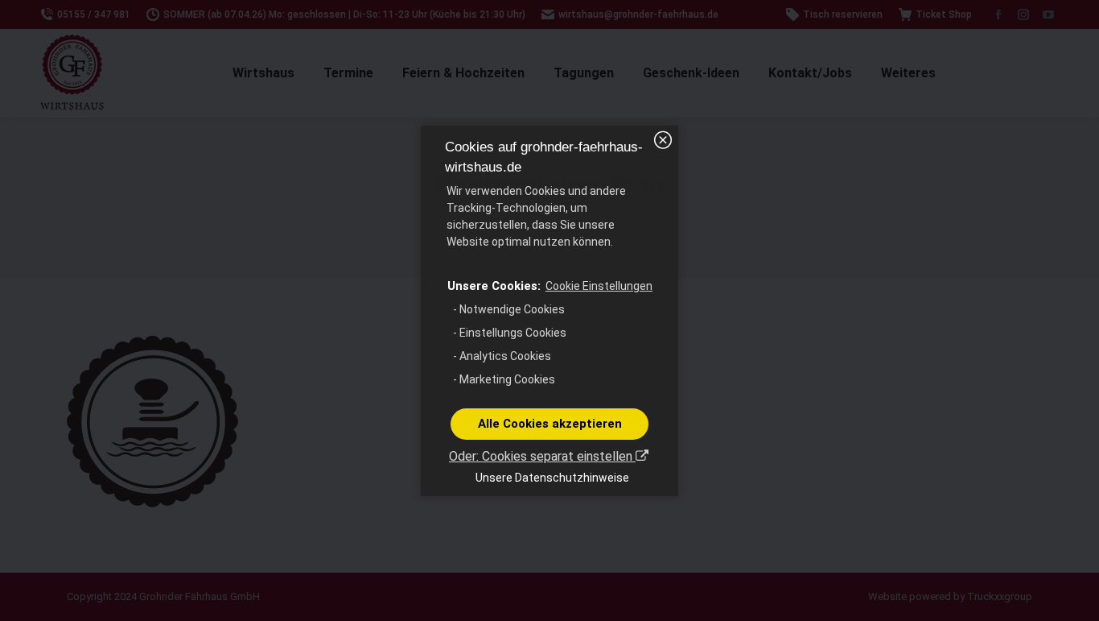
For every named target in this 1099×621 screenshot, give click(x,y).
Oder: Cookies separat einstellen (542, 456)
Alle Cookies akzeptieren (550, 423)
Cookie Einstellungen (598, 285)
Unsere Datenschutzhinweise (552, 477)
